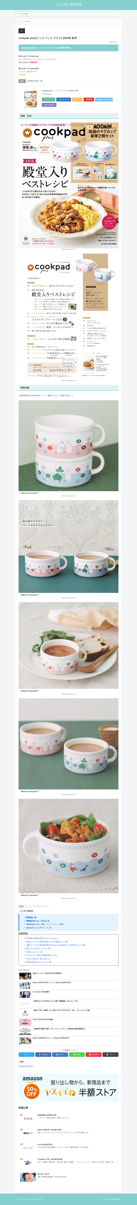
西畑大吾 (46, 906)
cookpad (29, 906)
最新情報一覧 (31, 917)
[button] (119, 14)
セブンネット (48, 99)
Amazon (77, 99)
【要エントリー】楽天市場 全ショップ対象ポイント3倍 (47, 942)
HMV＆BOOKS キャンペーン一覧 (38, 962)
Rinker (49, 94)
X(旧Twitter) (31, 924)
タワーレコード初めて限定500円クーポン (41, 955)
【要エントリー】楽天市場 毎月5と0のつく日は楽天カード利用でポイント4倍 (55, 945)
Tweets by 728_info (26, 1066)
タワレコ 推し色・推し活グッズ (38, 959)
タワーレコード (64, 99)
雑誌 (22, 906)
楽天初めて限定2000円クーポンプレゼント (42, 938)
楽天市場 (89, 99)
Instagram (30, 928)
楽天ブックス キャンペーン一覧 (38, 948)
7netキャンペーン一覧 (34, 952)
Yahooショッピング (104, 99)
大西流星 (37, 906)
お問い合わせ (38, 1199)
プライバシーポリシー (24, 1199)
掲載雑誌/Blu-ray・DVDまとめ (38, 921)
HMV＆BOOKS (49, 105)
